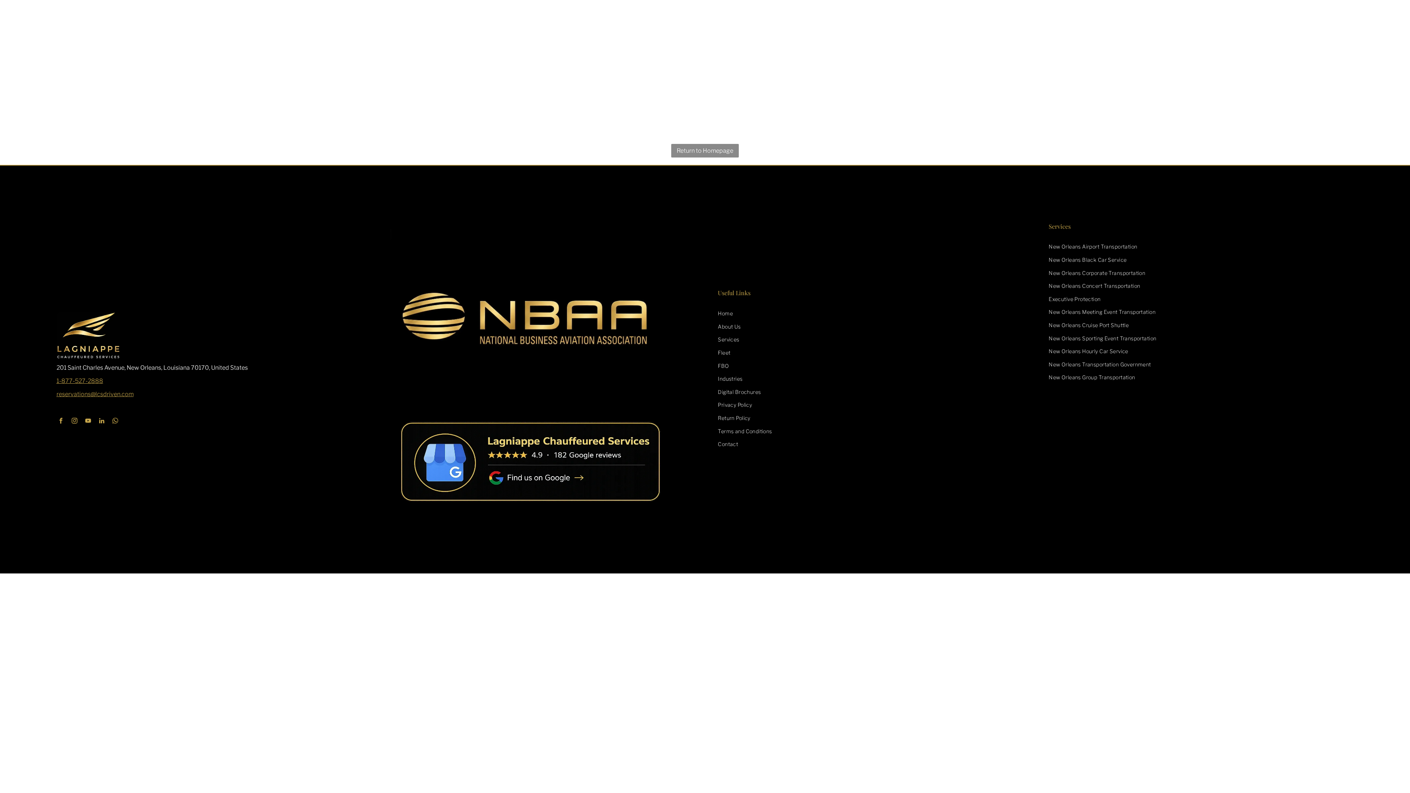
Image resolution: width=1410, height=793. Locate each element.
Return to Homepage (705, 150)
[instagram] (74, 421)
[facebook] (61, 421)
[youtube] (88, 421)
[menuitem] (870, 313)
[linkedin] (101, 421)
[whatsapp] (115, 421)
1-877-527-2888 (80, 380)
